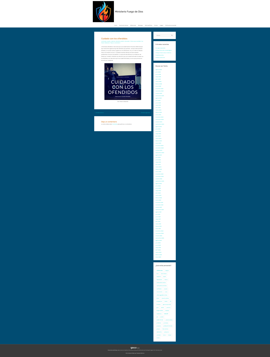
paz (157, 316)
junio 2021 (158, 216)
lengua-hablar (159, 310)
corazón (108, 41)
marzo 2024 (158, 138)
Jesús (162, 307)
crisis (166, 291)
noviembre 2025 (160, 91)
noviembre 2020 (160, 233)
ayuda (164, 276)
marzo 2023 (158, 167)
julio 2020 (158, 242)
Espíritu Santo (165, 298)
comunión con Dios (162, 285)
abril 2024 (158, 136)
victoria (158, 337)
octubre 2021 (159, 207)
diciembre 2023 (159, 145)
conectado (114, 124)
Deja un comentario (115, 42)
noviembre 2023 (160, 148)
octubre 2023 (159, 150)
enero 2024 (158, 143)
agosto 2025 (159, 98)
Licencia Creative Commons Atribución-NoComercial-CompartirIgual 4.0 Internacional (141, 350)
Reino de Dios (165, 329)
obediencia (159, 313)
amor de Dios (164, 273)
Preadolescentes (160, 55)
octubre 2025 (159, 93)
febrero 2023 (159, 169)
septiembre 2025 (160, 95)
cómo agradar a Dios (162, 295)
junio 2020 (158, 245)
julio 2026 (158, 72)
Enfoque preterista (160, 57)
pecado (162, 316)
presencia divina (169, 319)
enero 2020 (158, 257)
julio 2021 (158, 214)
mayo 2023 (158, 162)
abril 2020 (158, 250)
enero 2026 (158, 86)
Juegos (161, 25)
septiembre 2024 (160, 124)
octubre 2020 (159, 235)
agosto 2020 (159, 240)
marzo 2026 (158, 81)
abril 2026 (158, 79)
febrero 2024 (159, 140)
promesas (165, 322)
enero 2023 (158, 171)
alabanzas (160, 270)
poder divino (160, 320)
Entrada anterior (99, 112)
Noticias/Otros (148, 25)
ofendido (118, 41)
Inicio (115, 25)
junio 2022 (158, 188)
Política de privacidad (170, 25)
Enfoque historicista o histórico (163, 52)
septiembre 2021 (160, 209)
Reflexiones (133, 25)
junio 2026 (158, 74)
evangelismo (159, 301)
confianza (159, 289)
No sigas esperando (160, 48)
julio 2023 (158, 157)
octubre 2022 (159, 178)
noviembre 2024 (160, 119)
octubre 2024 (159, 121)
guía (158, 307)
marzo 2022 (158, 195)
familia (166, 301)
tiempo (169, 335)
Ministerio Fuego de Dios (129, 11)
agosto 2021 (158, 212)
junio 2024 (158, 131)
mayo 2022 (158, 190)
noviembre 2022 (160, 176)
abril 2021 (158, 221)
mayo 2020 (158, 247)
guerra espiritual (167, 304)
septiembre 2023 (160, 152)
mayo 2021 (158, 219)
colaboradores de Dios (161, 282)
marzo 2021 (158, 223)
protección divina (167, 326)
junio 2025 (158, 102)
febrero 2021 (159, 226)
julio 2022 (158, 186)
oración (166, 313)
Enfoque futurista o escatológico (164, 50)
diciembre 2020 (159, 231)
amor (157, 273)
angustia (159, 276)
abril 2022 (158, 193)
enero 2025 (158, 114)
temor (164, 335)
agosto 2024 (159, 126)
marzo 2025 (158, 110)
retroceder (127, 41)
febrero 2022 (159, 197)
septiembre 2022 (160, 181)
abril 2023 (158, 164)
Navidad (167, 310)
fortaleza (158, 304)
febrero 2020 (159, 254)
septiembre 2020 (160, 238)
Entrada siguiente (146, 112)
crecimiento (159, 291)
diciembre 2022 (159, 174)
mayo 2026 (158, 76)
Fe (170, 301)
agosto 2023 (159, 155)
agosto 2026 (159, 69)
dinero (157, 298)
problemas (158, 322)
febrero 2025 (159, 112)
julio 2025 (158, 100)
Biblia (166, 279)
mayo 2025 (158, 105)
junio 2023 (158, 159)
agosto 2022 (159, 183)
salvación (166, 332)
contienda (103, 41)
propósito (158, 325)
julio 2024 (158, 129)
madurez (113, 41)
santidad (159, 335)
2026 (138, 348)
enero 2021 (158, 228)
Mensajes (140, 25)
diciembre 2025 (159, 88)
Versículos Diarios (123, 25)
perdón (122, 41)
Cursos (156, 25)
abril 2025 (158, 107)
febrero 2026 (159, 84)
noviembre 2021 (159, 204)
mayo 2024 (158, 133)
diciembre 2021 (159, 202)
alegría (167, 270)
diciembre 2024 (159, 117)
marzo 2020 (158, 252)
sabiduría (159, 332)
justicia (168, 307)
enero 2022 (158, 200)
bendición (159, 279)
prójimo (158, 329)
